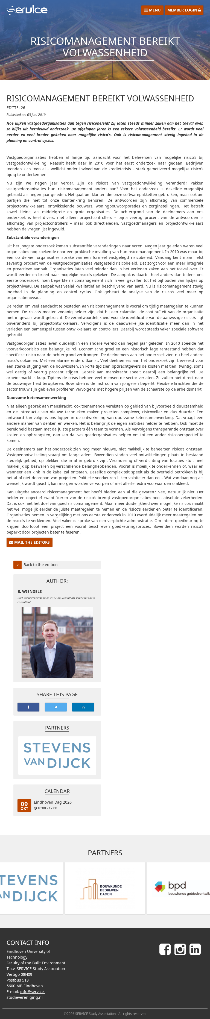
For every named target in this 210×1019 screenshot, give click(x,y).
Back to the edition (41, 564)
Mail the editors (31, 542)
